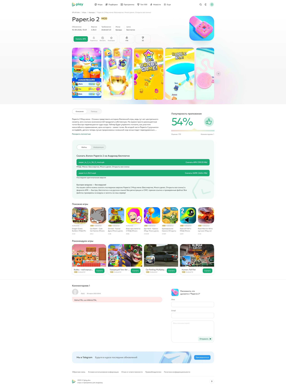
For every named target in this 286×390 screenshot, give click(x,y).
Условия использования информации (103, 372)
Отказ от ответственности (132, 372)
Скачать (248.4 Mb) (196, 173)
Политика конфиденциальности (177, 372)
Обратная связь (78, 372)
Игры (84, 12)
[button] (212, 381)
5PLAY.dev (76, 12)
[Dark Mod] (205, 4)
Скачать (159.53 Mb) (196, 162)
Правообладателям (153, 372)
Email (173, 311)
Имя (173, 299)
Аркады (92, 12)
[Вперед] (218, 74)
